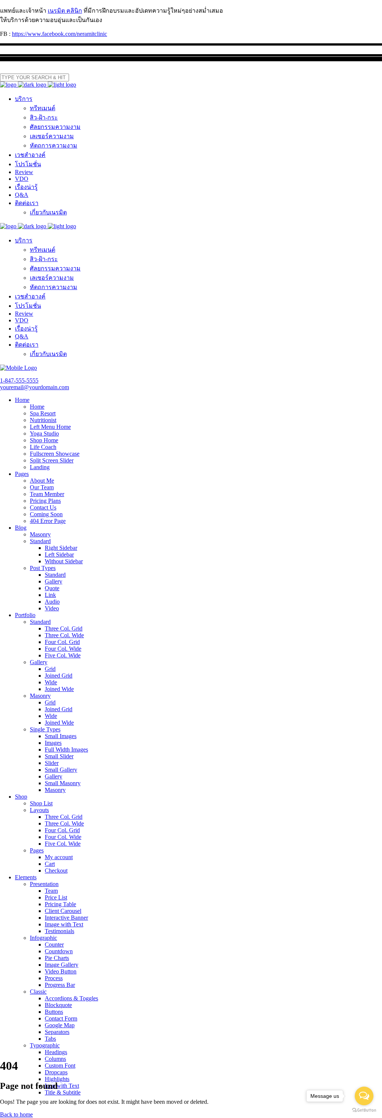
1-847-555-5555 (19, 380)
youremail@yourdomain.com (34, 387)
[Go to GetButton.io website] (364, 1110)
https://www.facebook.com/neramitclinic (59, 34)
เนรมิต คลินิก (65, 10)
